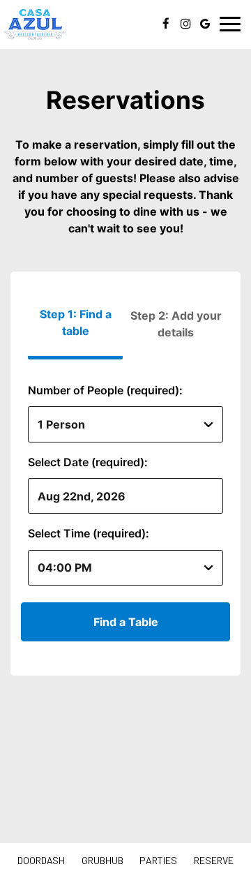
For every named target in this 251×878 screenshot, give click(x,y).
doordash (41, 860)
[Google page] (205, 24)
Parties (158, 860)
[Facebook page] (166, 24)
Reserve (214, 860)
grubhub (102, 860)
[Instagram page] (185, 24)
